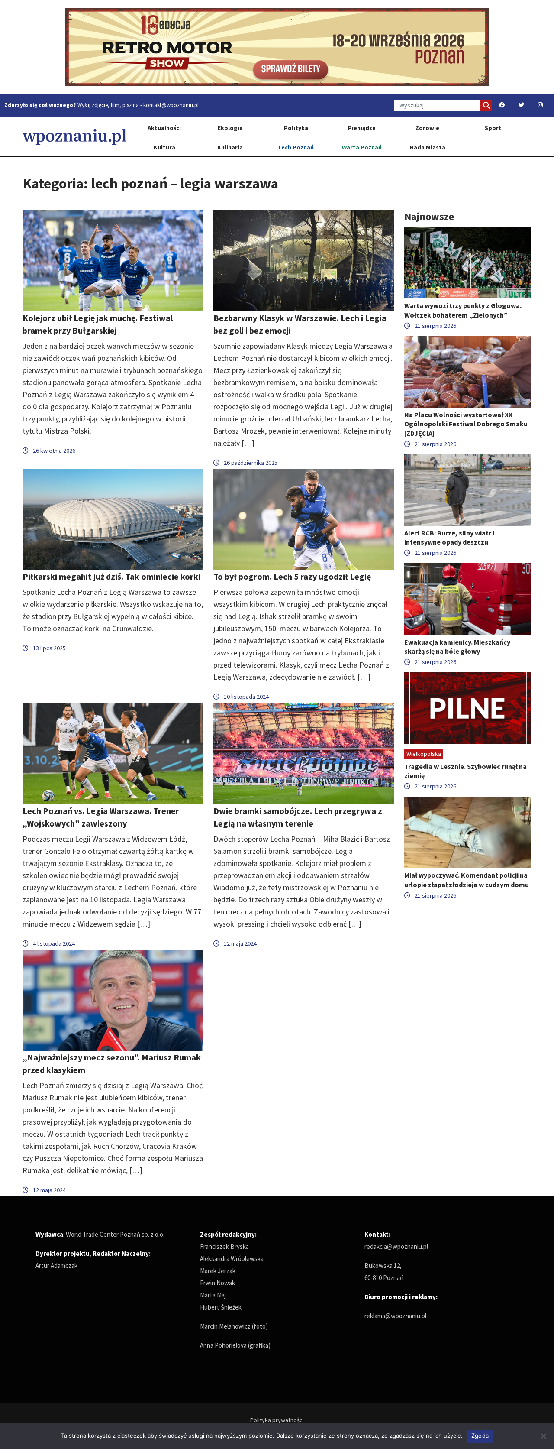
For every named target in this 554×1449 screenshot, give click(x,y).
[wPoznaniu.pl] (74, 136)
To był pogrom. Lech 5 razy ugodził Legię (292, 576)
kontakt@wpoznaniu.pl (171, 105)
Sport (493, 128)
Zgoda (480, 1435)
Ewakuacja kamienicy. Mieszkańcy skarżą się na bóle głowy (457, 646)
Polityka (296, 128)
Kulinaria (230, 147)
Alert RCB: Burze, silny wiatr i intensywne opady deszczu (449, 537)
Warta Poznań (362, 147)
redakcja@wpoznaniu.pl (396, 1246)
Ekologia (230, 128)
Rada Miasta (427, 147)
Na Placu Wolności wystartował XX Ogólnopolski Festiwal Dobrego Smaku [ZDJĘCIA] (466, 423)
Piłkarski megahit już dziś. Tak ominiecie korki (111, 576)
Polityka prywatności (277, 1420)
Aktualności (164, 128)
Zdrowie (427, 128)
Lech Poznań (296, 147)
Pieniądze (362, 128)
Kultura (164, 147)
